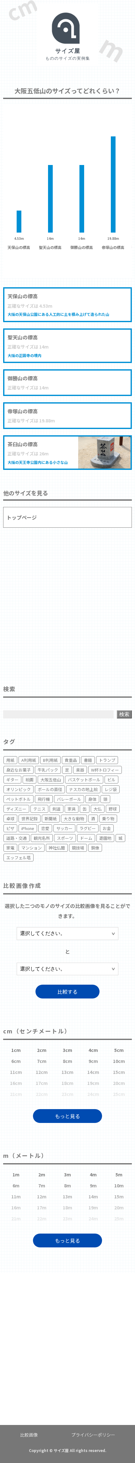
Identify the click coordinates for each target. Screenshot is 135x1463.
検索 (124, 714)
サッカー (64, 828)
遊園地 (105, 838)
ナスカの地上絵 (83, 789)
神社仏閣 (57, 848)
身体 (92, 799)
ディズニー (16, 809)
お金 (107, 828)
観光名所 (42, 838)
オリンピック (18, 789)
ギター (12, 780)
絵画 (29, 780)
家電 (10, 848)
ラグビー (87, 828)
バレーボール (69, 799)
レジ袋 (111, 789)
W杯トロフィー (105, 770)
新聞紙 (51, 819)
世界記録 (29, 819)
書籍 (88, 760)
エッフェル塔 (18, 858)
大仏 (98, 809)
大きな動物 (74, 819)
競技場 (78, 848)
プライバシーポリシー (93, 1435)
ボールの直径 (50, 789)
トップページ (22, 517)
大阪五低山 (50, 780)
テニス (39, 809)
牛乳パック (48, 770)
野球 (113, 809)
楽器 (80, 770)
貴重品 (71, 760)
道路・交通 (16, 838)
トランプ (107, 760)
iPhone (27, 828)
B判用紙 (50, 760)
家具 (72, 809)
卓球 (10, 819)
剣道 (56, 809)
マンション (31, 848)
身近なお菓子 (18, 770)
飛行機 (44, 799)
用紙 (10, 760)
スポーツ (65, 838)
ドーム (86, 838)
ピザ (10, 828)
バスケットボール (84, 780)
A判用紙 (28, 760)
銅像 (95, 848)
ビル (111, 780)
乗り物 (108, 819)
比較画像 (29, 1435)
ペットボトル (18, 799)
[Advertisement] (67, 604)
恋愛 (45, 828)
